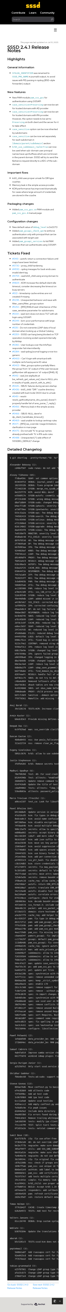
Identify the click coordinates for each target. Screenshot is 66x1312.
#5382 (15, 344)
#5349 (15, 320)
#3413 (15, 258)
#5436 (15, 389)
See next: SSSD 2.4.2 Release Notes (43, 1286)
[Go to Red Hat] (33, 1304)
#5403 (15, 365)
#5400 (15, 358)
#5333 (15, 313)
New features (16, 92)
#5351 (15, 327)
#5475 (15, 430)
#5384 (15, 351)
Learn (32, 12)
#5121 (14, 293)
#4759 (15, 275)
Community (47, 12)
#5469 (15, 420)
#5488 (15, 437)
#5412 (15, 375)
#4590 (15, 269)
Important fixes (17, 172)
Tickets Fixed (18, 253)
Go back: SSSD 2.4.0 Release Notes (17, 1286)
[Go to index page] (33, 4)
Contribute (18, 12)
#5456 (15, 406)
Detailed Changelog (24, 449)
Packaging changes (20, 203)
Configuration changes (22, 221)
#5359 (15, 334)
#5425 (15, 385)
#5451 (15, 396)
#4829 (15, 282)
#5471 (15, 423)
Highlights (16, 59)
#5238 (15, 299)
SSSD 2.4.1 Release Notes (28, 49)
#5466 (15, 413)
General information (20, 67)
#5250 (15, 306)
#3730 (15, 265)
